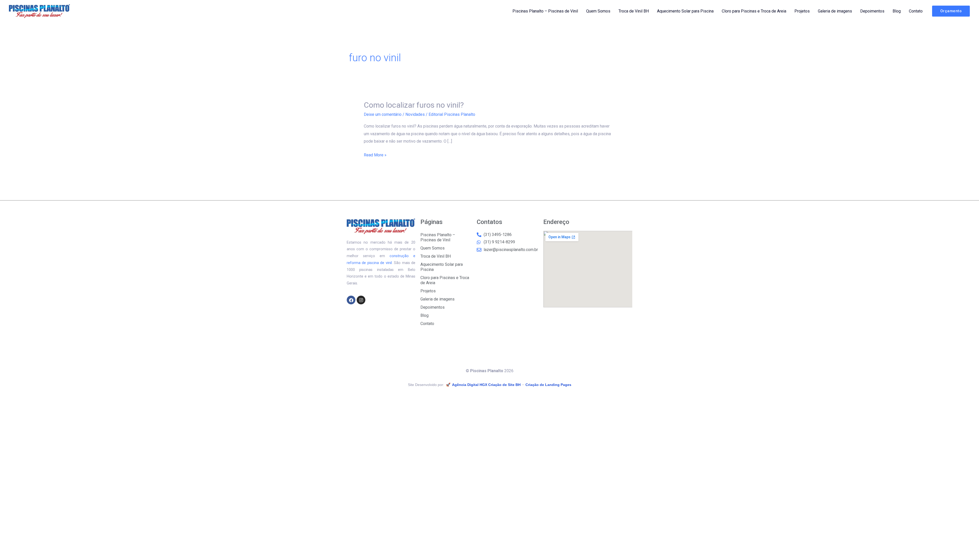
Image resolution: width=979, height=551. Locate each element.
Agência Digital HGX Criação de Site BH (486, 385)
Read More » (375, 154)
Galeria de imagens (835, 11)
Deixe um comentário (383, 114)
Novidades (415, 114)
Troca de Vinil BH (634, 11)
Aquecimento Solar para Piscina (685, 11)
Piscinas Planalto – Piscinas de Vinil (545, 11)
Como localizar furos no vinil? (414, 105)
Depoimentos (872, 11)
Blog (897, 11)
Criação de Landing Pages (548, 385)
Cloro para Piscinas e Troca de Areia (754, 11)
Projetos (802, 11)
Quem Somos (598, 11)
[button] (951, 11)
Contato (916, 11)
